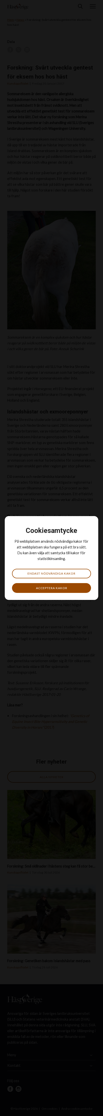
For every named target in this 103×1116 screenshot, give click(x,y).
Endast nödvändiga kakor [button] (52, 573)
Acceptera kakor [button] (51, 588)
